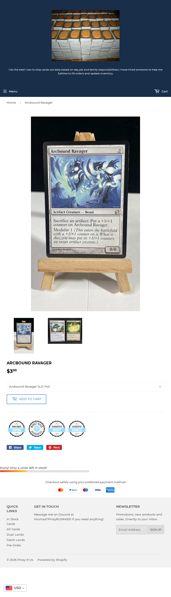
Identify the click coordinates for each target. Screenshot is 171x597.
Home (11, 102)
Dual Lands (15, 534)
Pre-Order (14, 545)
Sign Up (155, 529)
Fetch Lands (16, 540)
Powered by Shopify (52, 560)
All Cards (13, 529)
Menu (13, 91)
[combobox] (15, 588)
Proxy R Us (25, 560)
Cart (164, 91)
